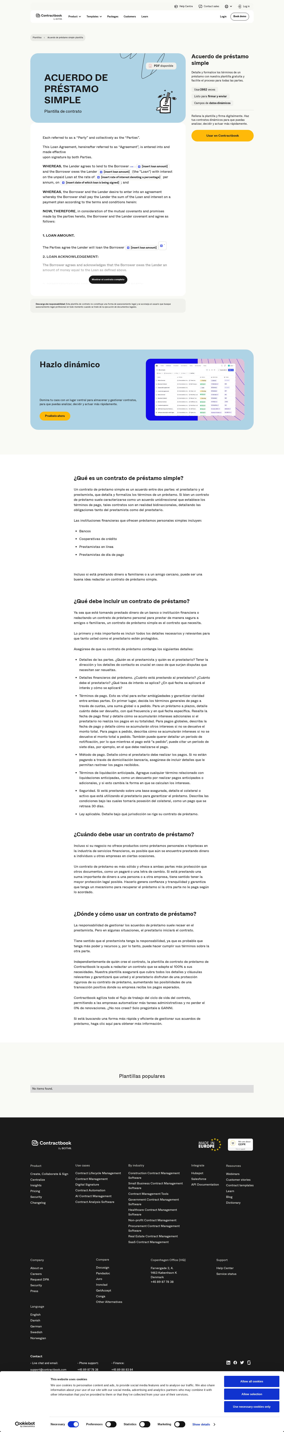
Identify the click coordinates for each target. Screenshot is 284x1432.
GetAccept (103, 1290)
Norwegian (38, 1338)
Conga (100, 1296)
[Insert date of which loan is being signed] (92, 183)
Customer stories (238, 1179)
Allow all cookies (251, 1381)
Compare (102, 1259)
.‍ (164, 244)
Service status (226, 1274)
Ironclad (101, 1284)
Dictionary (233, 1202)
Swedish (36, 1332)
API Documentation (205, 1184)
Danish (35, 1320)
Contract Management (91, 1179)
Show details (201, 1424)
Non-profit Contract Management (152, 1220)
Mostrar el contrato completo (108, 279)
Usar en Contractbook (222, 135)
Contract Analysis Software (94, 1202)
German (36, 1326)
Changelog (38, 1202)
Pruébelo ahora (55, 416)
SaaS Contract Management (148, 1242)
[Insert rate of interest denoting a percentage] (130, 177)
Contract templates (240, 1185)
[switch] (110, 1424)
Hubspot (197, 1173)
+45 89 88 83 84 (122, 1370)
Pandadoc (103, 1273)
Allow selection (251, 1394)
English (35, 1314)
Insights (36, 1185)
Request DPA (39, 1279)
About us (36, 1268)
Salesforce (198, 1179)
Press (34, 1291)
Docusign (102, 1267)
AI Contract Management (93, 1196)
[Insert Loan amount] (155, 166)
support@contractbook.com (48, 1370)
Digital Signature (87, 1184)
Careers (36, 1274)
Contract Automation (90, 1190)
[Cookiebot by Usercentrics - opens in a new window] (25, 1424)
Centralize (37, 1179)
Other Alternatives (109, 1302)
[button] (228, 6)
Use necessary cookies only (251, 1406)
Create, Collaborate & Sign (49, 1174)
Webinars (233, 1174)
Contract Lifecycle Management (98, 1173)
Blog (229, 1197)
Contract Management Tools (148, 1194)
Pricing (35, 1191)
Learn (230, 1191)
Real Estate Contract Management (153, 1236)
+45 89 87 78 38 (162, 1282)
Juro (99, 1279)
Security (36, 1197)
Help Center (225, 1268)
